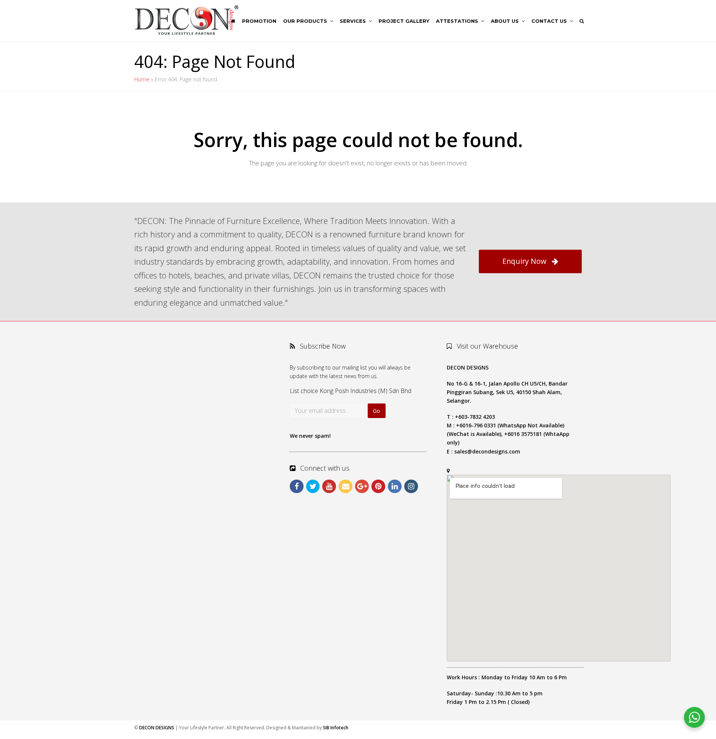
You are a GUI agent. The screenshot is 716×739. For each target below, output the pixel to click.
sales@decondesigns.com (487, 451)
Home (142, 79)
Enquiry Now (524, 261)
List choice (304, 391)
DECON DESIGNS (156, 727)
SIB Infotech (335, 727)
